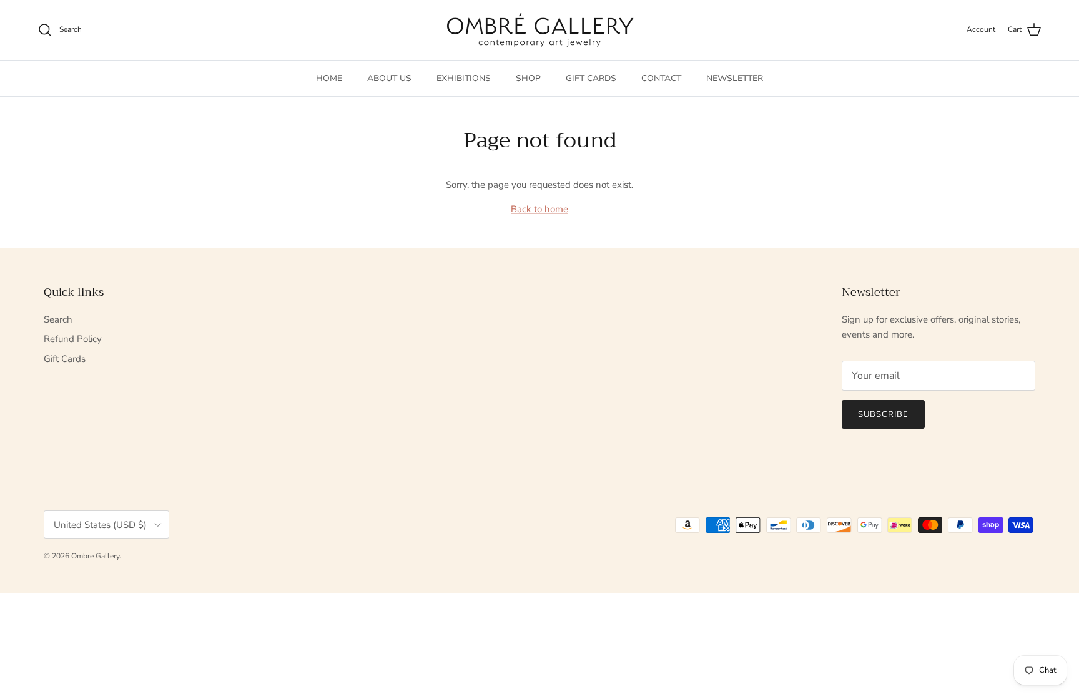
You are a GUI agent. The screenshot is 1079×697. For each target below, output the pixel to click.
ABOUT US (389, 78)
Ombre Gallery (95, 556)
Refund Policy (73, 339)
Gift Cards (65, 359)
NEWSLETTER (734, 78)
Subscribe (883, 414)
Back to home (539, 209)
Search (58, 319)
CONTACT (661, 78)
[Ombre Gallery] (540, 29)
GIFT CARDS (591, 78)
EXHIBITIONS (463, 78)
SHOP (528, 78)
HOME (329, 78)
